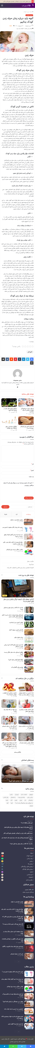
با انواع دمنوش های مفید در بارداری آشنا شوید (10, 409)
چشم (7, 800)
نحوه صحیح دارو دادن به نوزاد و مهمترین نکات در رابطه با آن (12, 1017)
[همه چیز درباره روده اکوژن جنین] (29, 1026)
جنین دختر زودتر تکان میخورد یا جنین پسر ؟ (12, 528)
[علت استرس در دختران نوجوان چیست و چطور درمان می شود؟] (26, 687)
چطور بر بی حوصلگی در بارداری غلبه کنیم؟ (21, 781)
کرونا (12, 803)
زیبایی (21, 800)
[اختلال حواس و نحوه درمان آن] (26, 737)
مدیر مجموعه (28, 26)
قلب (11, 800)
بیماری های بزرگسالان (27, 866)
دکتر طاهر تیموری (29, 890)
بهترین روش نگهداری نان (17, 667)
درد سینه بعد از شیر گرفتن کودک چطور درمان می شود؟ (13, 535)
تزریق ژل (17, 794)
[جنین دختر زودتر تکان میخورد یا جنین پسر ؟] (28, 529)
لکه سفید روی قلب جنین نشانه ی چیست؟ (13, 924)
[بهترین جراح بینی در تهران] (28, 522)
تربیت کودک (26, 12)
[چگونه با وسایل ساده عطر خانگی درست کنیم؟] (29, 654)
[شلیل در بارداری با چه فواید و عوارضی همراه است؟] (9, 687)
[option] (17, 773)
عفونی (16, 800)
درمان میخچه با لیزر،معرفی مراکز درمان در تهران (13, 932)
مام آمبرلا (31, 564)
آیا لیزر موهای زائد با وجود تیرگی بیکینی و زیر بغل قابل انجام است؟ (18, 600)
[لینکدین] (23, 359)
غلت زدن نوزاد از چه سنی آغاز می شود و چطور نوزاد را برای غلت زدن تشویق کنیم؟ (9, 744)
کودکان (30, 352)
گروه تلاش (20, 1039)
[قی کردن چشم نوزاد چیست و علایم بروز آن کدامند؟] (29, 996)
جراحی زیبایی (30, 797)
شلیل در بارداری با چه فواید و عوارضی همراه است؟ (10, 694)
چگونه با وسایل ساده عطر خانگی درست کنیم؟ (13, 653)
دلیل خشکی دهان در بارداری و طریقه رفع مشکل (26, 710)
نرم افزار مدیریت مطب (28, 892)
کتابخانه (31, 877)
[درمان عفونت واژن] (29, 639)
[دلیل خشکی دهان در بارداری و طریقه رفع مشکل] (26, 703)
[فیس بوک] (31, 359)
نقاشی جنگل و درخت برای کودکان (14, 550)
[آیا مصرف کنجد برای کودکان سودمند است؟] (26, 420)
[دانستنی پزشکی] (26, 5)
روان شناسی (5, 797)
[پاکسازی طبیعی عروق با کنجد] (29, 632)
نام (32, 464)
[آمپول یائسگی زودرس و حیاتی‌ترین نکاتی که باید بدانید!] (29, 919)
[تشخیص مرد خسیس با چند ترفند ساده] (29, 1011)
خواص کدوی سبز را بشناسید (16, 622)
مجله (31, 853)
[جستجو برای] (33, 6)
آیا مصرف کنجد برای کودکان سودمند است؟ (27, 427)
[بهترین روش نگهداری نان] (29, 669)
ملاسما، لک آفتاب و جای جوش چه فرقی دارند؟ (13, 608)
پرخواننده (28, 514)
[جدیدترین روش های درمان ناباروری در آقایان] (29, 948)
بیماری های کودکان (27, 869)
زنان (25, 800)
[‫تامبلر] (19, 359)
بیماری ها (30, 864)
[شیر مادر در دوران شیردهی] (29, 956)
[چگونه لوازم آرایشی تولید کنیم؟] (29, 662)
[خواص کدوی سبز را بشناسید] (29, 625)
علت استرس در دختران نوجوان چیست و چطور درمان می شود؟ (26, 694)
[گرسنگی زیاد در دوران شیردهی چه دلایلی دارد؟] (9, 720)
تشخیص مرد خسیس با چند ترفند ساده (13, 1009)
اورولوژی (31, 794)
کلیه (7, 803)
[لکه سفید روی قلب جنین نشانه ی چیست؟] (29, 926)
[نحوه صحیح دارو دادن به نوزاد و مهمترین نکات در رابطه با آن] (29, 1019)
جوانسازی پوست (21, 797)
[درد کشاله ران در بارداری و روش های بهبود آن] (26, 720)
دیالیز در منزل (30, 561)
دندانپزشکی (13, 797)
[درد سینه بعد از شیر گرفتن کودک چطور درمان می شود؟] (28, 537)
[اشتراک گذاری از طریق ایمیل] (3, 359)
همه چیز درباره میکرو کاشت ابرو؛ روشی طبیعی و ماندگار (13, 646)
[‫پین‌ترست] (15, 359)
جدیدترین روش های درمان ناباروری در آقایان (12, 946)
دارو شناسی (30, 874)
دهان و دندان (29, 880)
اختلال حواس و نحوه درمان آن (27, 743)
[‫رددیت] (11, 359)
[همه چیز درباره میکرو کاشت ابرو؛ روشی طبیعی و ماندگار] (29, 647)
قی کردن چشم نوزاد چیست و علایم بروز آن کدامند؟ (13, 995)
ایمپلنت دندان (24, 794)
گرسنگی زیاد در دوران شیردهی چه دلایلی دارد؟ (9, 727)
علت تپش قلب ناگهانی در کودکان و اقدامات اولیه (12, 940)
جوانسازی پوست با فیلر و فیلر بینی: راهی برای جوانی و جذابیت (13, 543)
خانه (31, 12)
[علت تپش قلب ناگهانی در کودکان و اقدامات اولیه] (29, 941)
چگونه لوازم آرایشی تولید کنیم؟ (15, 660)
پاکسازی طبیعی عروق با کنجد (16, 630)
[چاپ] (31, 363)
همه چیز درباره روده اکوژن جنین (15, 1024)
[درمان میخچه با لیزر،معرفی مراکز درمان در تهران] (29, 934)
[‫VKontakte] (7, 359)
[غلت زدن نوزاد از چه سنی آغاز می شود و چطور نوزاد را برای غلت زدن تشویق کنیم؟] (9, 737)
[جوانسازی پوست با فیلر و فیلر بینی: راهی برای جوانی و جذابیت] (28, 544)
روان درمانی (30, 858)
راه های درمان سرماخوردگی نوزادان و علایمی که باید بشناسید (27, 410)
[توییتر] (27, 359)
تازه (17, 514)
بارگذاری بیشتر (17, 752)
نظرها (5, 514)
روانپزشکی (30, 800)
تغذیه (31, 872)
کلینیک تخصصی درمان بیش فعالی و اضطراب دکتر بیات (20, 568)
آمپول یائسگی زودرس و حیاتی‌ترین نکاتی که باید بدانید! (12, 917)
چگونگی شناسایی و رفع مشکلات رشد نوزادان (11, 427)
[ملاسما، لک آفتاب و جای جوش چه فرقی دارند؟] (29, 610)
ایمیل (32, 470)
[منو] (2, 6)
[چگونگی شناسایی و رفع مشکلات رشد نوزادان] (9, 420)
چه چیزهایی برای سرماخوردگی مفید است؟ (24, 803)
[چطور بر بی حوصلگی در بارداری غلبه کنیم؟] (29, 1004)
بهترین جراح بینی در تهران (16, 520)
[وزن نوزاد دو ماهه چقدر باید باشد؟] (9, 703)
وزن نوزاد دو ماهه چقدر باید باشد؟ (10, 710)
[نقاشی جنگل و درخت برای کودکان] (28, 552)
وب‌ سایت (31, 477)
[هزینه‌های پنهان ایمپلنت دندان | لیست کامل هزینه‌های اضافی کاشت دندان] (29, 617)
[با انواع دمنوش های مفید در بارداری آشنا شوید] (9, 402)
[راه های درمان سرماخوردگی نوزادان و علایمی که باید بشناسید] (26, 402)
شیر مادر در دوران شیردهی (16, 954)
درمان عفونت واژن (18, 637)
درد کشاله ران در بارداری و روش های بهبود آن (26, 727)
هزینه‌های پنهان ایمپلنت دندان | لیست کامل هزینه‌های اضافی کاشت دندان (12, 616)
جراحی (11, 794)
